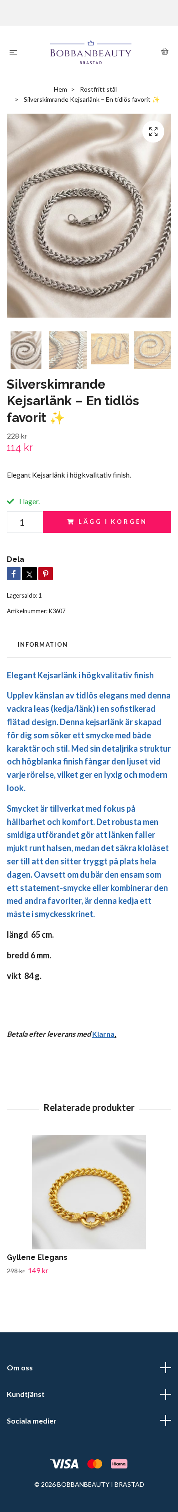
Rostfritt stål (98, 89)
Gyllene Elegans (37, 1257)
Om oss (20, 1367)
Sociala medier (32, 1420)
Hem (60, 89)
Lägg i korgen (113, 521)
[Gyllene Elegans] (89, 1192)
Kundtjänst (26, 1394)
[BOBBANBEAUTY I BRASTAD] (90, 52)
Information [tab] (43, 644)
